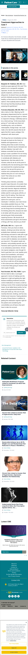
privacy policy (8, 337)
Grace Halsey (7, 448)
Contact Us (14, 567)
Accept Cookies (14, 652)
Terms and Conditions (14, 571)
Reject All (14, 648)
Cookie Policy (13, 640)
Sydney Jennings (8, 387)
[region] (14, 637)
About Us (14, 563)
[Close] (26, 622)
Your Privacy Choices (14, 576)
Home (2, 15)
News (16, 606)
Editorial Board (14, 569)
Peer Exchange (9, 15)
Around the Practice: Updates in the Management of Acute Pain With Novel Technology (12, 349)
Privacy (14, 572)
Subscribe (20, 332)
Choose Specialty (12, 6)
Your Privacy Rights (14, 643)
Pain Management (6, 345)
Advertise (14, 565)
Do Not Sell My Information (14, 574)
